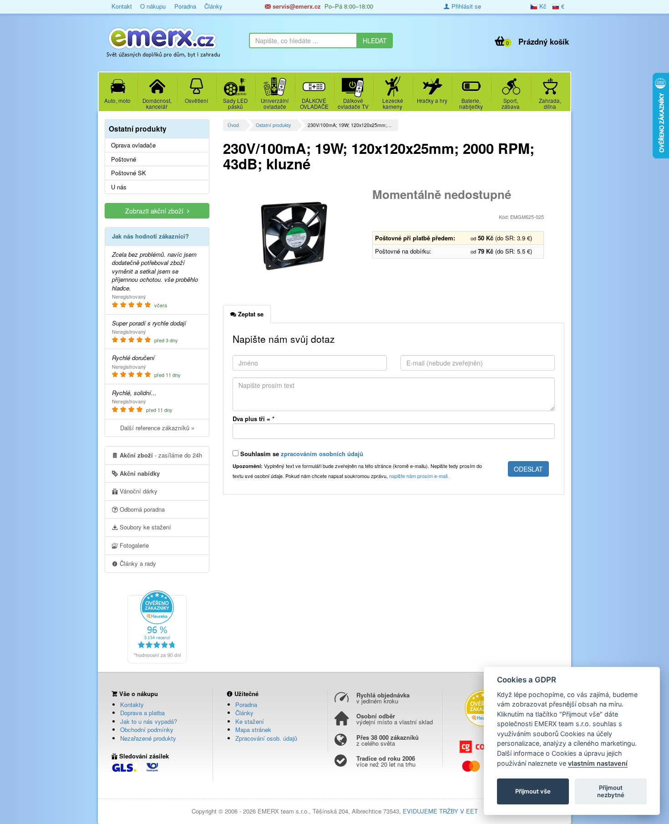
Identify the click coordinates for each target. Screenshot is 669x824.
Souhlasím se (300, 453)
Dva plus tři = (253, 418)
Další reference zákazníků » (157, 427)
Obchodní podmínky (146, 729)
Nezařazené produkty (148, 738)
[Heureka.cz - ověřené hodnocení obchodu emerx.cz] (157, 625)
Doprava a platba (142, 712)
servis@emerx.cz (296, 6)
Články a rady (137, 563)
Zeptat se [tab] (250, 314)
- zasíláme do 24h (161, 455)
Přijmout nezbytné (610, 791)
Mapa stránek (253, 729)
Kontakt (122, 6)
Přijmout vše (533, 791)
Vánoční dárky (137, 491)
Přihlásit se (465, 6)
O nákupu (153, 6)
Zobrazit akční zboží (156, 210)
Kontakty (132, 704)
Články (213, 6)
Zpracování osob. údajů (266, 738)
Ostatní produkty (273, 125)
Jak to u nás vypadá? (148, 721)
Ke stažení (249, 721)
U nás (119, 187)
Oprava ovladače (133, 145)
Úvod (233, 125)
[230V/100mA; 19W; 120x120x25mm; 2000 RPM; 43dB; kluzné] (294, 236)
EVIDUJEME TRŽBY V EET (440, 811)
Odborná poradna (141, 509)
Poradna (185, 6)
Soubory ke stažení (144, 527)
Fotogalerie (133, 545)
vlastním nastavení (598, 763)
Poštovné (123, 159)
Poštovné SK (128, 173)
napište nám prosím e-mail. (419, 475)
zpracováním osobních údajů (322, 453)
